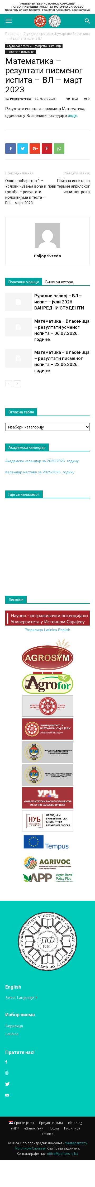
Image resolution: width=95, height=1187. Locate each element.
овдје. (73, 115)
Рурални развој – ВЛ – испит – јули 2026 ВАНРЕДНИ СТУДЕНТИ (59, 302)
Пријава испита (51, 1123)
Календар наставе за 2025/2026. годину (39, 472)
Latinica (50, 630)
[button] (87, 21)
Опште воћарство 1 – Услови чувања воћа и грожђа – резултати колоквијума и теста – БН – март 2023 (25, 191)
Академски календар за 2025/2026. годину (42, 461)
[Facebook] (6, 1062)
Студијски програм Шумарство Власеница (56, 33)
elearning (75, 1123)
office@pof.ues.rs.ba (62, 1153)
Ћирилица (34, 630)
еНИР (15, 1128)
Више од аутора (59, 282)
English (64, 630)
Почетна (11, 33)
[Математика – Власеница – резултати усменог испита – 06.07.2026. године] (18, 327)
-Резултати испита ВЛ (26, 38)
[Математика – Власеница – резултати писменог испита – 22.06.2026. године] (18, 358)
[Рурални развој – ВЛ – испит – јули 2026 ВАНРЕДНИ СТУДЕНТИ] (18, 302)
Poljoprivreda (20, 99)
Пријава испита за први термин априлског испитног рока (69, 186)
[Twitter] (7, 1084)
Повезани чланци (23, 282)
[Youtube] (7, 1095)
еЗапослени (34, 1128)
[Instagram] (6, 1073)
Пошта (54, 1128)
